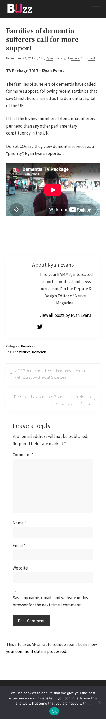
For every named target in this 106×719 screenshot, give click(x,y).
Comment (23, 454)
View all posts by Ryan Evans (65, 315)
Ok (54, 711)
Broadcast (28, 346)
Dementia (39, 352)
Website (20, 568)
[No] (99, 702)
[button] (95, 9)
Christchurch (21, 352)
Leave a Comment (81, 58)
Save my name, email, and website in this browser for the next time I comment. (50, 601)
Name (19, 523)
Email (19, 545)
